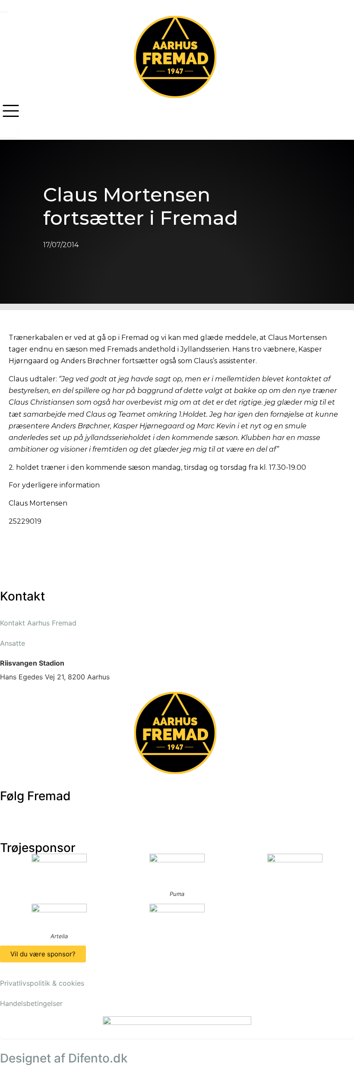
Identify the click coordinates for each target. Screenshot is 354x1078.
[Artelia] (59, 915)
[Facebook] (11, 812)
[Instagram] (82, 812)
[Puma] (177, 869)
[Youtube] (58, 812)
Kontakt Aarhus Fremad (38, 623)
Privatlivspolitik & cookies (42, 983)
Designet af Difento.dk (64, 1058)
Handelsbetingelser (31, 1003)
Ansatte (12, 643)
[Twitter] (34, 812)
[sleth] (59, 865)
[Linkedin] (106, 812)
